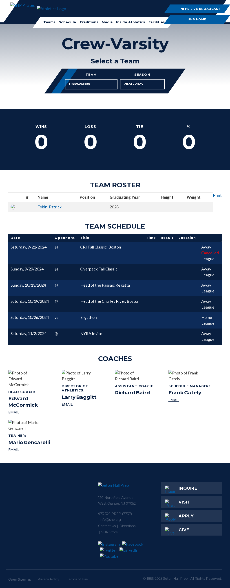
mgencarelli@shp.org (29, 449)
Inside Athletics (130, 22)
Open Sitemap (19, 579)
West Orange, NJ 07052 (117, 504)
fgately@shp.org (189, 399)
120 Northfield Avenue (115, 498)
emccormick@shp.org (33, 412)
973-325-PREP (109, 514)
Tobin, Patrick (50, 206)
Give (184, 529)
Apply (186, 516)
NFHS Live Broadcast (201, 9)
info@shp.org (110, 520)
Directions (127, 526)
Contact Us (107, 526)
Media (107, 22)
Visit (184, 502)
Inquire (188, 488)
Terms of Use (77, 579)
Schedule (67, 22)
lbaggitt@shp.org (87, 404)
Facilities (156, 22)
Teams (49, 22)
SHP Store (109, 532)
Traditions (89, 22)
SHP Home (197, 19)
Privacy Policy (48, 579)
